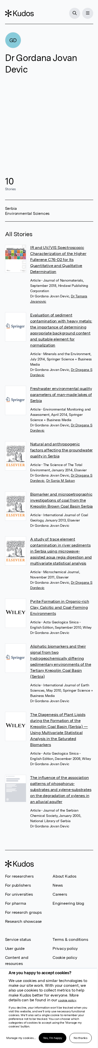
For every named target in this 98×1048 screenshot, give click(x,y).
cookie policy (67, 1000)
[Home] (19, 13)
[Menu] (87, 13)
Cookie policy (65, 957)
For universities (19, 894)
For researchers (19, 876)
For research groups (23, 912)
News (58, 885)
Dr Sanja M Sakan (60, 481)
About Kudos (64, 876)
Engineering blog (68, 903)
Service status (18, 939)
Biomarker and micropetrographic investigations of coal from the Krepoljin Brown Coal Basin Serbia (61, 500)
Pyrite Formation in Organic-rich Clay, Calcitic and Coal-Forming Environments (59, 607)
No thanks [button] (80, 1038)
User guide (15, 948)
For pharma (15, 903)
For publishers (18, 885)
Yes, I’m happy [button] (52, 1038)
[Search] (74, 13)
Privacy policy (65, 948)
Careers (60, 894)
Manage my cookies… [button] (20, 1038)
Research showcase (23, 921)
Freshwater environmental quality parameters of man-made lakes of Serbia (61, 394)
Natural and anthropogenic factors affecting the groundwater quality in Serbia (61, 450)
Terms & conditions (70, 939)
